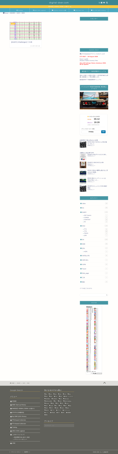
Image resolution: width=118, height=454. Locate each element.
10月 (24, 383)
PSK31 (95, 233)
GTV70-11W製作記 (18, 412)
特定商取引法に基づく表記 (22, 437)
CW (60, 398)
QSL (94, 248)
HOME (14, 401)
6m (94, 208)
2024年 (18, 383)
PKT (66, 405)
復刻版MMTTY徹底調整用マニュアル (90, 79)
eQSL (95, 251)
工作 (94, 277)
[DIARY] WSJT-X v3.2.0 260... (97, 154)
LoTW (51, 405)
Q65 (95, 235)
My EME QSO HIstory (19, 416)
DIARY (94, 212)
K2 (95, 221)
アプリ (53, 410)
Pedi (61, 405)
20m (70, 394)
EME (94, 244)
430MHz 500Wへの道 (59, 10)
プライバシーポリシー (20, 439)
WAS (68, 407)
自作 (63, 412)
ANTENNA (48, 398)
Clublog (20, 10)
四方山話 (53, 412)
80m (61, 396)
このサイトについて (18, 434)
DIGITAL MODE (49, 401)
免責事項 (26, 451)
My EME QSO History (99, 10)
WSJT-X (47, 410)
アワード (59, 410)
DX (94, 239)
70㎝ (56, 396)
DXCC (60, 401)
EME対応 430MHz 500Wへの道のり (23, 408)
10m (51, 394)
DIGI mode (66, 398)
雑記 (94, 282)
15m (60, 394)
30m (46, 396)
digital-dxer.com (59, 2)
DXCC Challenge (68, 401)
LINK (13, 443)
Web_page (94, 273)
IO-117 (67, 403)
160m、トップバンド (69, 396)
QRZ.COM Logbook (40, 10)
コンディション (67, 410)
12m (55, 394)
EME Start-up (79, 10)
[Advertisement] (94, 33)
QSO (47, 407)
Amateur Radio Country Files (89, 60)
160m (94, 203)
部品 (46, 414)
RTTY (52, 407)
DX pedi (47, 403)
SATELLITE (94, 255)
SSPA (94, 264)
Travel (94, 269)
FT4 (95, 229)
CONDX (95, 217)
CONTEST (95, 219)
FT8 (95, 231)
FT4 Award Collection (19, 423)
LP (56, 405)
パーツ (47, 412)
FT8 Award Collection (19, 420)
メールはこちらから (86, 288)
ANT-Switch (95, 215)
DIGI (94, 226)
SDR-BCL (94, 260)
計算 (103, 131)
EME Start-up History (19, 405)
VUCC (62, 407)
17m (65, 394)
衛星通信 (69, 412)
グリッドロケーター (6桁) (88, 128)
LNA (46, 405)
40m (51, 396)
